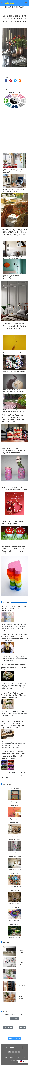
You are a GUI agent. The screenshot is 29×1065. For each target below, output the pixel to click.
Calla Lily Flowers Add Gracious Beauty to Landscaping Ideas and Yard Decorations (14, 939)
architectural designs (14, 856)
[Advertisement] (14, 133)
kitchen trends (14, 822)
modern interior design (21, 950)
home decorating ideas (21, 962)
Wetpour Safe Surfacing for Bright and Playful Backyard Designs (13, 922)
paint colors (14, 805)
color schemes (21, 974)
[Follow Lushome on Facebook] (6, 80)
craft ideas (14, 873)
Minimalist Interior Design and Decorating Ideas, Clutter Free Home (14, 871)
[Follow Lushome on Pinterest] (10, 80)
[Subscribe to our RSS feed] (20, 80)
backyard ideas (14, 907)
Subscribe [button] (14, 1018)
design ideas (21, 985)
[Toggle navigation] (25, 3)
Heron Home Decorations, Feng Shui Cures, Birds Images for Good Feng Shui (13, 352)
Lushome (8, 3)
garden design (14, 924)
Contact (5, 1057)
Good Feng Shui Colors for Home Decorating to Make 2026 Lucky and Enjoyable (13, 170)
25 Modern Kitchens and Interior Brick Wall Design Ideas (13, 836)
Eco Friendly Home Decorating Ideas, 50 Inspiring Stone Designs (14, 888)
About (11, 1057)
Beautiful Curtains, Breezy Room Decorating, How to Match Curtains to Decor (13, 854)
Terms (17, 1057)
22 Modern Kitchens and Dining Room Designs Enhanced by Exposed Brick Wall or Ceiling (14, 905)
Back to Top (8, 1028)
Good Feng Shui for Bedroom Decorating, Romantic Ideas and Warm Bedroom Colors (14, 277)
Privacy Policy (23, 1057)
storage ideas (14, 788)
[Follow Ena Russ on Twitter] (15, 80)
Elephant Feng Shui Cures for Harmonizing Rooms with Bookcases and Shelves (13, 391)
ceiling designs (14, 890)
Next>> (22, 1028)
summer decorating (14, 839)
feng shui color (14, 92)
